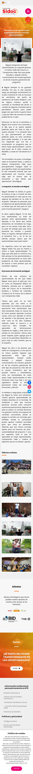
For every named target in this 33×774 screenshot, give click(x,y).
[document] (16, 387)
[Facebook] (29, 382)
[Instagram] (29, 387)
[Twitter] (29, 391)
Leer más (24, 763)
